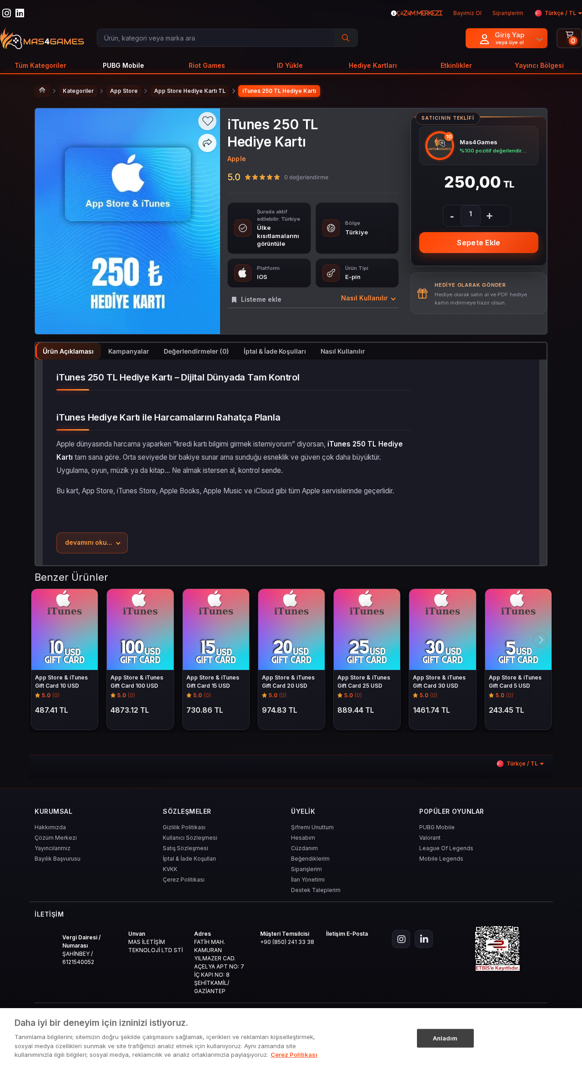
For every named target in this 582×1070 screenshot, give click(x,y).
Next (540, 640)
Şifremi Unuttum (312, 827)
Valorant (430, 837)
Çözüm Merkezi (56, 837)
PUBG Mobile (437, 827)
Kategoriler (78, 90)
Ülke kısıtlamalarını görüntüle (278, 235)
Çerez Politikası (184, 879)
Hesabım (303, 837)
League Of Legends (446, 848)
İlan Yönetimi (308, 879)
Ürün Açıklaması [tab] (68, 351)
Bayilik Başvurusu (57, 858)
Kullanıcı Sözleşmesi (190, 837)
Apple (236, 158)
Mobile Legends (441, 858)
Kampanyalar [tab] (128, 351)
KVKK (170, 869)
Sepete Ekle (478, 242)
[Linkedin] (424, 939)
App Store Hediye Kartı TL (190, 90)
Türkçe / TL (560, 13)
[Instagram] (401, 939)
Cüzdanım (304, 848)
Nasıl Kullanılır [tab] (343, 351)
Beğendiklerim (310, 858)
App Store (124, 90)
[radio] (248, 177)
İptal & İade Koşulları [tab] (275, 351)
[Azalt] (452, 215)
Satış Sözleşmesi (185, 848)
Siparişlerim (306, 869)
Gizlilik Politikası (184, 827)
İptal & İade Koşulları (189, 858)
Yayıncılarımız (52, 848)
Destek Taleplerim (316, 890)
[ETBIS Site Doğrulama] (497, 948)
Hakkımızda (50, 827)
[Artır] (489, 215)
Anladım (445, 1037)
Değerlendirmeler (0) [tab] (196, 351)
